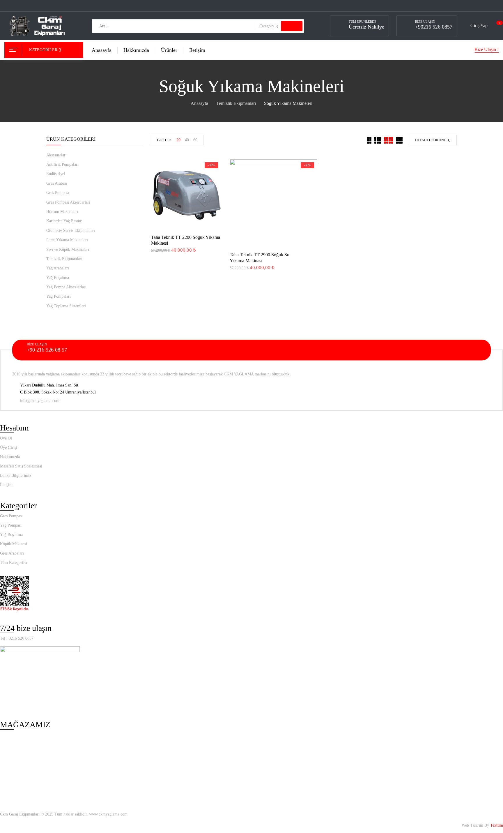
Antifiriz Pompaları (62, 164)
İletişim (6, 485)
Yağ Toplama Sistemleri (66, 306)
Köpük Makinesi (13, 544)
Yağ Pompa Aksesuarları (66, 287)
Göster (164, 140)
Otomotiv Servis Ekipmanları (70, 230)
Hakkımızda (10, 457)
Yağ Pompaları (58, 296)
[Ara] (291, 26)
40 (187, 140)
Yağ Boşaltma (57, 278)
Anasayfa (199, 103)
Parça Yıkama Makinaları (67, 240)
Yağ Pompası (11, 525)
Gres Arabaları (12, 553)
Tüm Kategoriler (14, 562)
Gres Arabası (56, 183)
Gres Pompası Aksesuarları (68, 202)
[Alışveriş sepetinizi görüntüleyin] (497, 26)
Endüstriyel (55, 174)
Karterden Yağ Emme (64, 221)
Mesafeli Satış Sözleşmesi (21, 466)
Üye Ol (6, 438)
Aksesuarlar (55, 155)
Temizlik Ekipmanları (236, 103)
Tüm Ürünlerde (362, 21)
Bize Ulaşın (425, 21)
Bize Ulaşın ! (486, 49)
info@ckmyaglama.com (39, 400)
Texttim (496, 825)
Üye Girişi (8, 447)
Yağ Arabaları (57, 268)
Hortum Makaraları (62, 211)
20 (178, 140)
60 (195, 140)
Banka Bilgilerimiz (15, 475)
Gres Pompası (57, 192)
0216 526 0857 (21, 638)
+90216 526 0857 (433, 27)
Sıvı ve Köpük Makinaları (67, 249)
